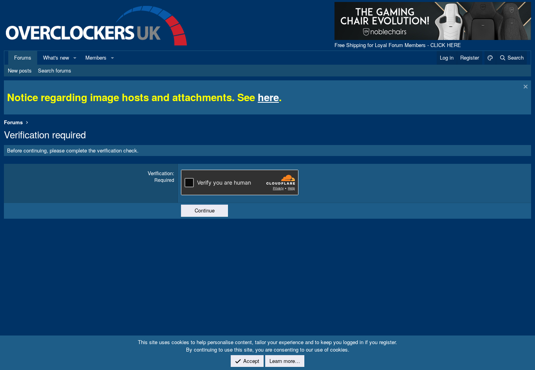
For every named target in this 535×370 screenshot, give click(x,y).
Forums (22, 57)
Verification (160, 173)
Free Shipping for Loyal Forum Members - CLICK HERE (397, 45)
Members (96, 57)
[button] (75, 57)
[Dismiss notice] (524, 87)
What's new (56, 57)
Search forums (54, 70)
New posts (20, 70)
